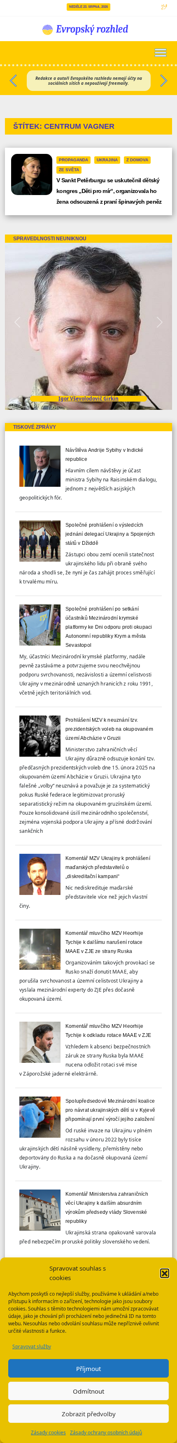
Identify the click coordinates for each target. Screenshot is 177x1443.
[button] (165, 1273)
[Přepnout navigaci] (160, 52)
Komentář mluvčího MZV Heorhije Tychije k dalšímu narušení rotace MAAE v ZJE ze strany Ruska (104, 942)
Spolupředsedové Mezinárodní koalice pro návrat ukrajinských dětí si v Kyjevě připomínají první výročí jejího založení (110, 1110)
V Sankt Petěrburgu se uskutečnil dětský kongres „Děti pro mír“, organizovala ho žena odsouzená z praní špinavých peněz (108, 191)
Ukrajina (107, 160)
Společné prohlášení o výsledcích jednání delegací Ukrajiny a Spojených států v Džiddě (110, 534)
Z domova (137, 160)
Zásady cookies (48, 1432)
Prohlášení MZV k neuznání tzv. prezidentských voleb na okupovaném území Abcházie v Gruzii (109, 729)
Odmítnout (88, 1391)
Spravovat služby (31, 1346)
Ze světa (69, 169)
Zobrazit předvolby (89, 1414)
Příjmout (88, 1368)
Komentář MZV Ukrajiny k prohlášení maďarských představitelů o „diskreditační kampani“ (107, 867)
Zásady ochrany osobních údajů (106, 1432)
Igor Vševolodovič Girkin (88, 398)
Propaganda (73, 160)
